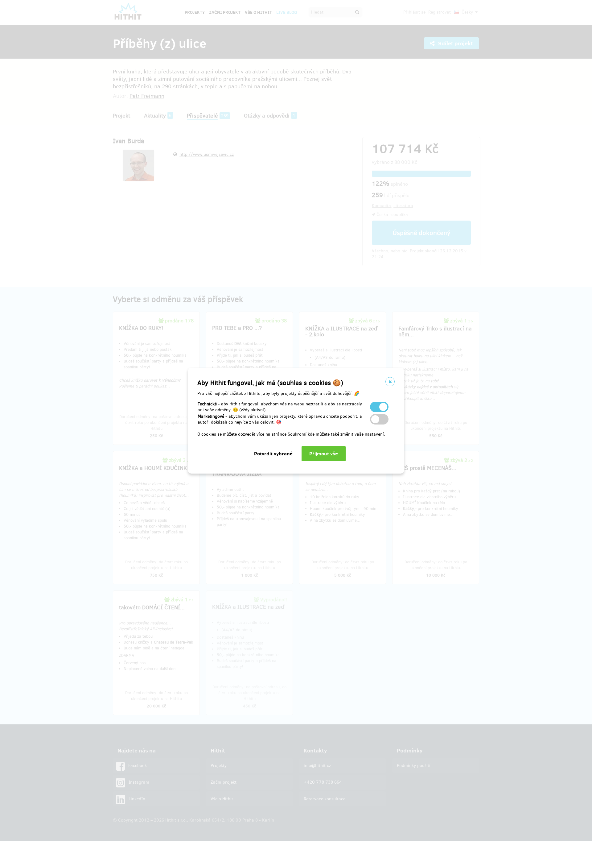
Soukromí (297, 434)
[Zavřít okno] (390, 381)
